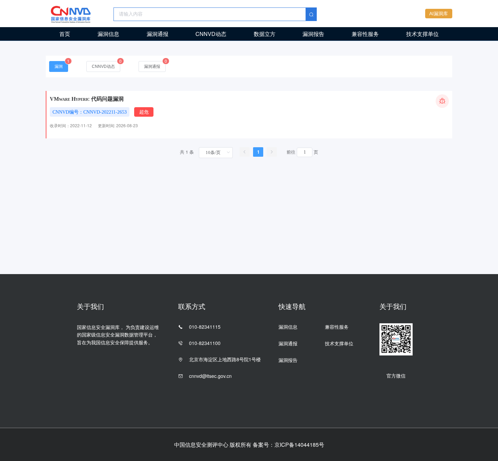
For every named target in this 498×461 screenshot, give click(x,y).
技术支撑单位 (339, 343)
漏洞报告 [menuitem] (313, 34)
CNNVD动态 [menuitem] (210, 34)
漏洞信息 (287, 326)
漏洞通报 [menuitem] (157, 34)
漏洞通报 (287, 343)
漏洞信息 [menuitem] (108, 34)
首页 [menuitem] (64, 34)
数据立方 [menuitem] (264, 34)
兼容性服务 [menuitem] (365, 34)
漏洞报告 (287, 360)
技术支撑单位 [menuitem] (422, 34)
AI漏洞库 (438, 13)
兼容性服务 (337, 326)
